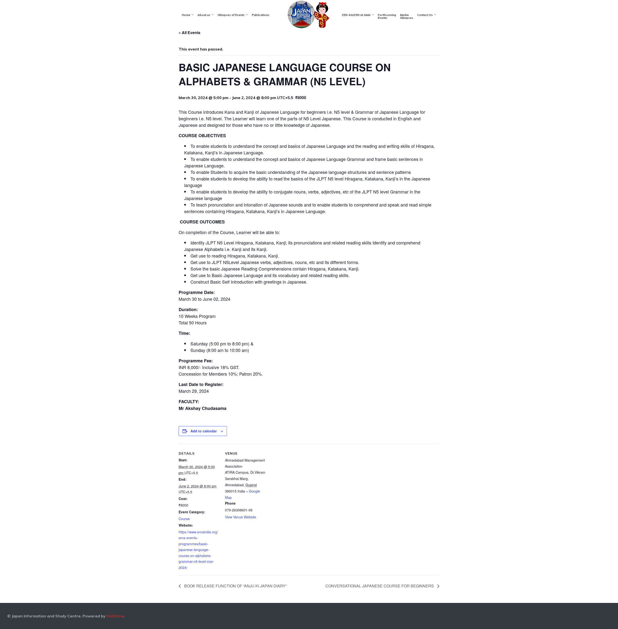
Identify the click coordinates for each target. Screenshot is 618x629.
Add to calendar (203, 431)
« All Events (189, 32)
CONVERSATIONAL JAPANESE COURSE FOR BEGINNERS (380, 586)
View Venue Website (240, 517)
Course (184, 518)
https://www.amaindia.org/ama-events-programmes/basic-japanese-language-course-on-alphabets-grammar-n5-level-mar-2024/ (198, 549)
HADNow (115, 616)
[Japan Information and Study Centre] (308, 14)
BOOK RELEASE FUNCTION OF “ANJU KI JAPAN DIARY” (235, 586)
